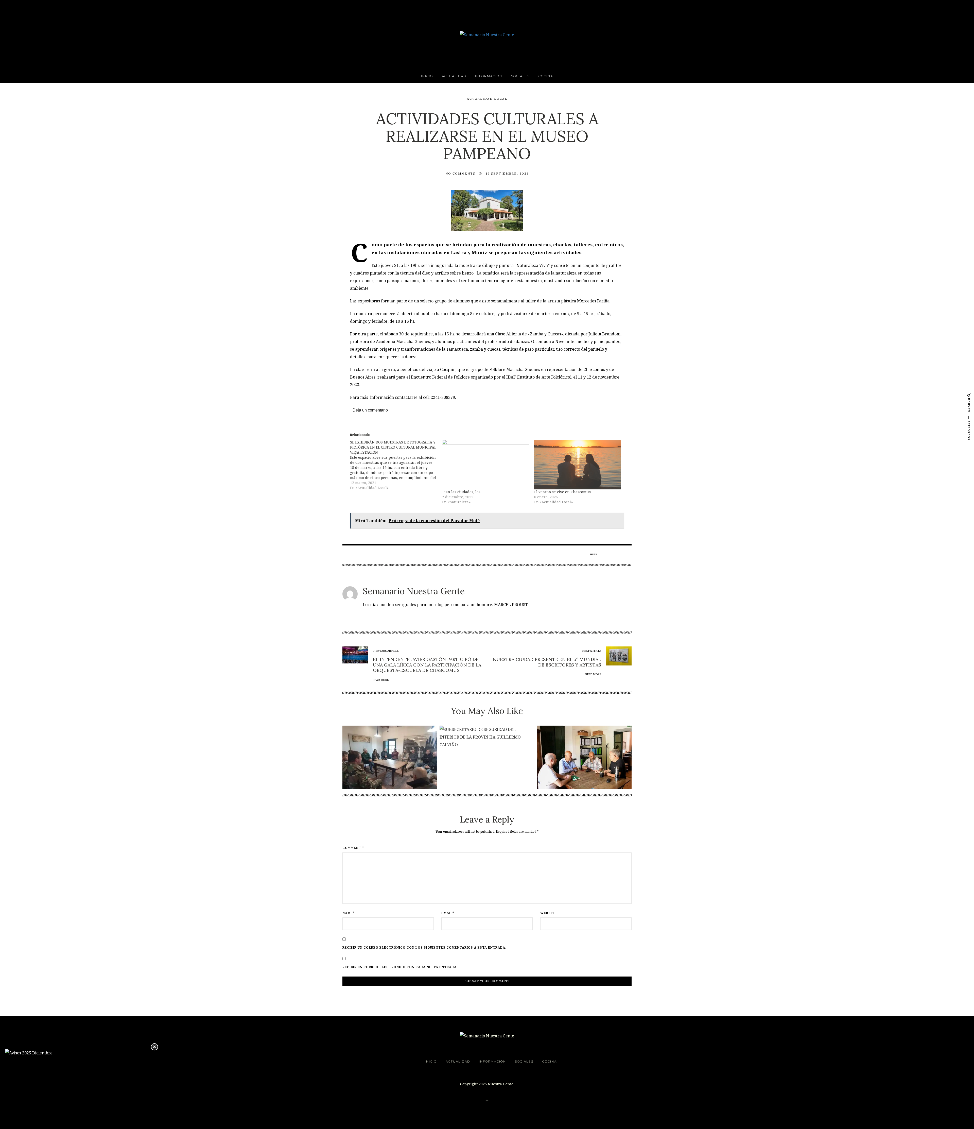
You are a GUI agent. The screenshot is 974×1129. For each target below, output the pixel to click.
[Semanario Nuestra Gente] (487, 34)
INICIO (427, 76)
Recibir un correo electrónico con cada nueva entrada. (400, 967)
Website (548, 913)
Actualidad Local (487, 98)
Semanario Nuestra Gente (414, 591)
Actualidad (454, 76)
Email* (447, 913)
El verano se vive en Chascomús (562, 491)
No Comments (460, 173)
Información (488, 76)
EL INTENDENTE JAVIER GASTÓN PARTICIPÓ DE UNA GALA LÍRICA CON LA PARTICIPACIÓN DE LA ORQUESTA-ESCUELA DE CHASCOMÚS (427, 664)
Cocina (545, 76)
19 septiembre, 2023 (507, 173)
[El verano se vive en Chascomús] (577, 464)
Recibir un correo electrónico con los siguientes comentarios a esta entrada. (424, 947)
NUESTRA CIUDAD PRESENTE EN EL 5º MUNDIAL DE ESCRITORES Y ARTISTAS (547, 662)
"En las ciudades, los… (462, 491)
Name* (348, 913)
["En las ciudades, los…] (485, 464)
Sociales (520, 76)
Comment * (353, 848)
